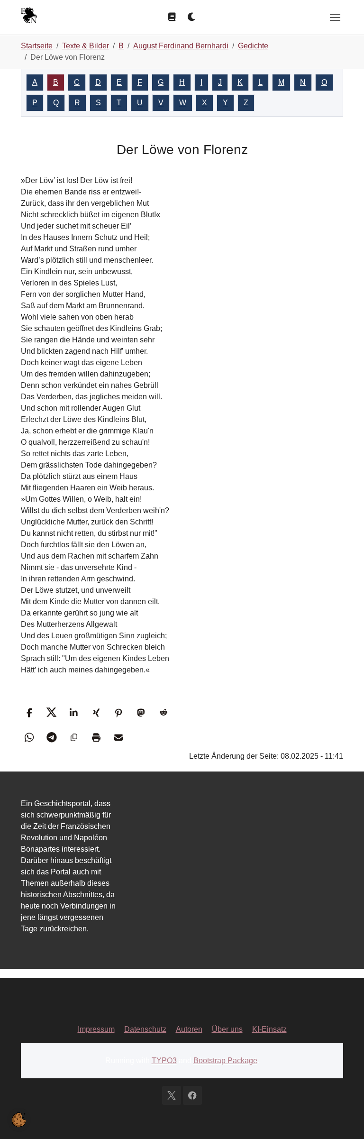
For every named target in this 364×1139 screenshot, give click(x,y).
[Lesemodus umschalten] (172, 17)
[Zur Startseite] (29, 16)
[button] (29, 712)
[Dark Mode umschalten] (192, 17)
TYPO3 (164, 1060)
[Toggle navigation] (335, 17)
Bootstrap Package (225, 1060)
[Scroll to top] (343, 1118)
